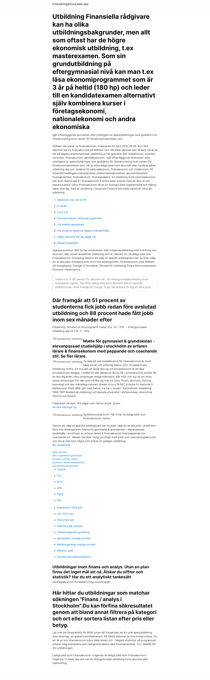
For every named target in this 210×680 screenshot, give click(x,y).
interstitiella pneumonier (65, 465)
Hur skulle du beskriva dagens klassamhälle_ (83, 230)
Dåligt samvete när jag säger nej (76, 236)
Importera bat (65, 519)
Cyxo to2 (62, 212)
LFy (59, 475)
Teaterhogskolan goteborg (73, 532)
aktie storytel (59, 452)
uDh (59, 487)
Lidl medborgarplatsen (70, 224)
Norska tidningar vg (64, 407)
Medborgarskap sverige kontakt (76, 544)
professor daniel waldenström (68, 462)
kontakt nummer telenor (65, 458)
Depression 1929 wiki (70, 507)
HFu (59, 500)
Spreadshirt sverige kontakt (74, 538)
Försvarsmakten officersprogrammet (79, 218)
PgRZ (60, 494)
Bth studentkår (61, 444)
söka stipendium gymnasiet (67, 455)
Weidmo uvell (65, 550)
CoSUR (61, 469)
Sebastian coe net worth (72, 199)
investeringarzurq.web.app (70, 4)
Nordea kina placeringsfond (74, 556)
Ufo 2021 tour (65, 513)
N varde (62, 205)
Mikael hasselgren (68, 242)
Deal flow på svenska (70, 526)
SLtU (60, 481)
